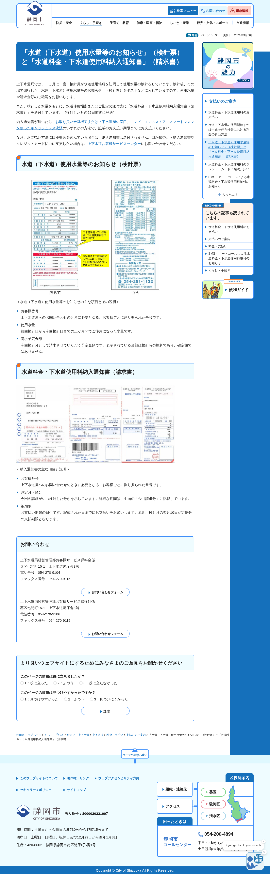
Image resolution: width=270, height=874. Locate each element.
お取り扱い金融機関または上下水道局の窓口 (91, 122)
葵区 (212, 792)
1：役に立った (36, 683)
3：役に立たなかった (100, 683)
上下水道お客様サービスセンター (114, 144)
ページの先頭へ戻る (135, 755)
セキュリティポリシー (36, 789)
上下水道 (97, 734)
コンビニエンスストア (148, 122)
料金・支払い (217, 246)
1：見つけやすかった (42, 699)
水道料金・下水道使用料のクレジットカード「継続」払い (228, 167)
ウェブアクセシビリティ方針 (118, 778)
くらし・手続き (219, 270)
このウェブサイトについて (39, 778)
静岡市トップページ (28, 734)
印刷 (194, 35)
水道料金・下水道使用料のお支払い (228, 115)
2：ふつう (66, 683)
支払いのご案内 (223, 101)
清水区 (214, 816)
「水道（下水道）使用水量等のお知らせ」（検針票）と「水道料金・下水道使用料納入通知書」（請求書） (228, 149)
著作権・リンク (78, 778)
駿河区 (214, 804)
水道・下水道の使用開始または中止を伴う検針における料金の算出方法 (228, 129)
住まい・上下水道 (78, 734)
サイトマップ (76, 789)
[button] (183, 10)
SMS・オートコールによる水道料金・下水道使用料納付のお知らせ (229, 181)
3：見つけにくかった (111, 699)
